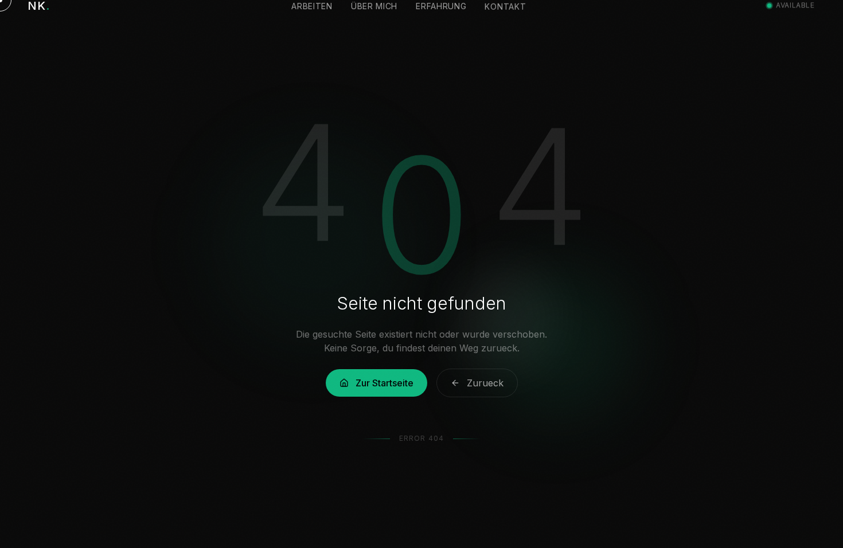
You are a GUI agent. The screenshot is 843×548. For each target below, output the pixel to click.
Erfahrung (441, 22)
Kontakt (505, 22)
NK (39, 22)
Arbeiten (312, 22)
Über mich (374, 22)
